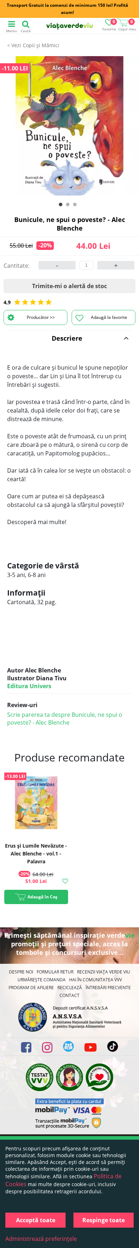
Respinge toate (103, 1220)
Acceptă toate (35, 1220)
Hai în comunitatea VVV (95, 980)
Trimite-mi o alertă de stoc (69, 286)
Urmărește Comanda (41, 980)
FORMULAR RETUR (55, 972)
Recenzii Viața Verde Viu (103, 972)
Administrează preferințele (41, 1239)
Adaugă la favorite (109, 317)
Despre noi (21, 972)
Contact (69, 995)
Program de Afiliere (31, 988)
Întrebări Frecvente (108, 988)
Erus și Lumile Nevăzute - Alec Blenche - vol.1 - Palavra (36, 853)
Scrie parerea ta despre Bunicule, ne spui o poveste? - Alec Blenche (64, 718)
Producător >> (41, 317)
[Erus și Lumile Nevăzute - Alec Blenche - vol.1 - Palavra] (36, 804)
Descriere (67, 338)
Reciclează (69, 988)
